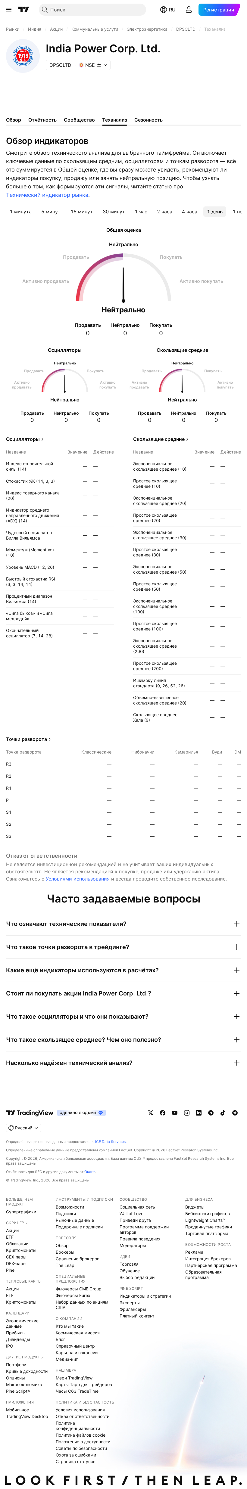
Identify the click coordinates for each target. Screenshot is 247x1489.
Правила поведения (140, 1238)
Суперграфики (21, 1211)
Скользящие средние (159, 439)
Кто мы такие (70, 1326)
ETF (10, 1237)
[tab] (20, 211)
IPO (9, 1345)
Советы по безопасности (81, 1448)
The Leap (65, 1265)
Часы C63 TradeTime (77, 1391)
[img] (99, 65)
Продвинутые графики (208, 1226)
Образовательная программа (203, 1274)
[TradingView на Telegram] (211, 1113)
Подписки (66, 1213)
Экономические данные (22, 1323)
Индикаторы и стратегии (145, 1296)
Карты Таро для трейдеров (84, 1384)
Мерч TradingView (74, 1377)
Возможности (70, 1206)
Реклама (194, 1252)
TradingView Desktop (27, 1416)
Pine (10, 1270)
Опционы (15, 1377)
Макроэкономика (24, 1384)
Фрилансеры (133, 1309)
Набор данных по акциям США (82, 1304)
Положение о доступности (83, 1441)
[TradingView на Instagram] (187, 1113)
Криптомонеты (21, 1250)
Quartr (89, 1171)
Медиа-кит (67, 1359)
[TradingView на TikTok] (223, 1113)
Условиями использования (78, 879)
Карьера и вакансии (77, 1352)
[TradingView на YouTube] (174, 1113)
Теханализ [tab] (114, 120)
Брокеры (65, 1252)
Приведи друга (135, 1220)
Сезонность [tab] (148, 120)
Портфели (16, 1364)
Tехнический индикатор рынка (47, 195)
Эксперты (130, 1302)
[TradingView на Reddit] (235, 1113)
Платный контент (137, 1315)
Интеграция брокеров (208, 1258)
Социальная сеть (137, 1206)
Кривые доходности (27, 1371)
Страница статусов (75, 1461)
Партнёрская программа (211, 1265)
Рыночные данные (75, 1220)
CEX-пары (16, 1256)
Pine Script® (18, 1391)
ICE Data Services (110, 1141)
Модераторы (133, 1245)
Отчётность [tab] (42, 120)
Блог (60, 1339)
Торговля (129, 1264)
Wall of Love (131, 1213)
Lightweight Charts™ (205, 1220)
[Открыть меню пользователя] (189, 10)
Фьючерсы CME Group (79, 1288)
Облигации (17, 1243)
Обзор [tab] (13, 120)
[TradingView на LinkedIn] (199, 1113)
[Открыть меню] (9, 10)
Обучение (130, 1270)
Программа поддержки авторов (144, 1229)
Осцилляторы (23, 439)
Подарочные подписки (79, 1226)
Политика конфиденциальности (78, 1425)
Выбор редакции (137, 1277)
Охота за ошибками (76, 1454)
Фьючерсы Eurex (73, 1295)
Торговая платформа (206, 1233)
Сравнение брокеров (77, 1258)
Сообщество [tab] (79, 120)
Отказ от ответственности (82, 1416)
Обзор (62, 1245)
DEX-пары (16, 1263)
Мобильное (17, 1409)
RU (172, 10)
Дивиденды (18, 1339)
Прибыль (15, 1332)
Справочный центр (75, 1345)
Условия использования (80, 1409)
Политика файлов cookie (80, 1435)
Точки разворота (26, 739)
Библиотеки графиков (207, 1213)
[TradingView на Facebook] (162, 1113)
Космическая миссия (78, 1332)
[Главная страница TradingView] (23, 9)
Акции (12, 1230)
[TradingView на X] (150, 1113)
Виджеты (195, 1206)
